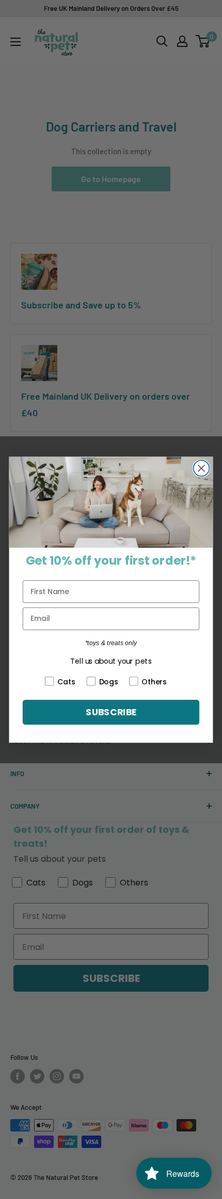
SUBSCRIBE (111, 711)
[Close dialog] (202, 468)
